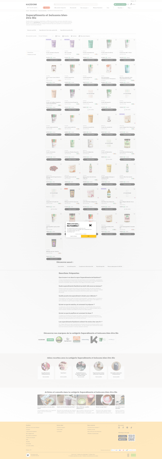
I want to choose (73, 236)
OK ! (89, 236)
